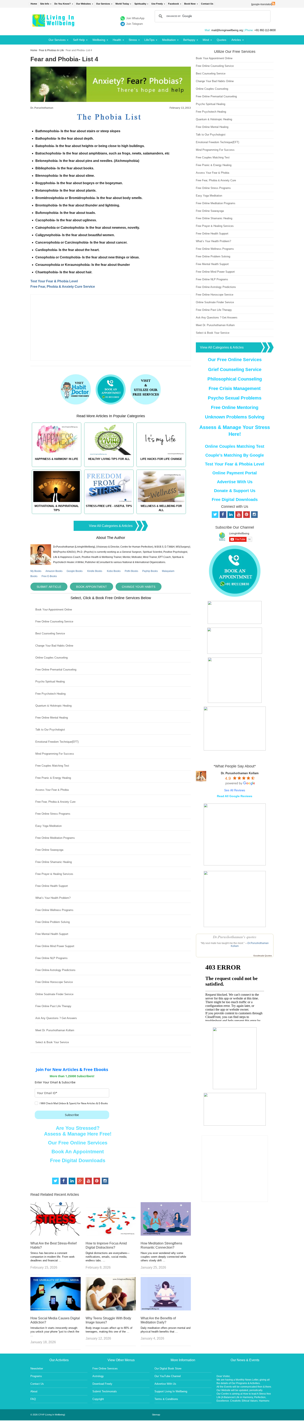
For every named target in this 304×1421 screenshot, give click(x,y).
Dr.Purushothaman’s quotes (234, 936)
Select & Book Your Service (52, 1042)
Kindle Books (94, 571)
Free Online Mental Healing (51, 717)
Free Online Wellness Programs (54, 910)
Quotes (221, 39)
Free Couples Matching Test (52, 765)
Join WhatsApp (135, 18)
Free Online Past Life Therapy (53, 1006)
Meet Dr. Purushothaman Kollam (54, 1030)
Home (34, 3)
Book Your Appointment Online (53, 609)
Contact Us (207, 3)
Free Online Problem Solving (52, 922)
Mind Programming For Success (54, 753)
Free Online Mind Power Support (54, 946)
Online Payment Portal (234, 473)
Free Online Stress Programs (52, 813)
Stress (133, 39)
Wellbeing (98, 39)
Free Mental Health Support (51, 934)
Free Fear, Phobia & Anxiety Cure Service (62, 286)
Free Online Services (105, 1368)
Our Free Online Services (77, 1142)
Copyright (98, 1399)
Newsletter (36, 1368)
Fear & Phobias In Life (51, 50)
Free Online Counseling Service (54, 621)
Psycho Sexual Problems (234, 398)
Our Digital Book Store (167, 1368)
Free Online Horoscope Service (54, 982)
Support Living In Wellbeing (170, 1391)
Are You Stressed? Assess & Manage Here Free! (77, 1131)
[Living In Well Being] (53, 24)
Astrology (98, 1376)
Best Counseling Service (50, 633)
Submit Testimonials (104, 1391)
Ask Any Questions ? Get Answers (56, 1018)
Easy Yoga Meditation (48, 825)
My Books (35, 571)
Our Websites (83, 3)
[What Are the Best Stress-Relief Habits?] (55, 1234)
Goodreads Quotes (262, 955)
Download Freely (102, 1383)
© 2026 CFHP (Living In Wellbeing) (47, 1414)
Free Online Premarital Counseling (55, 669)
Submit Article (49, 586)
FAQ (33, 1399)
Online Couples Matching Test (234, 446)
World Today (122, 3)
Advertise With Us (235, 482)
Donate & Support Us (234, 490)
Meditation (169, 39)
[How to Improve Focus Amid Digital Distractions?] (111, 1234)
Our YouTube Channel (167, 1376)
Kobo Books (114, 571)
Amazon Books (53, 571)
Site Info (44, 3)
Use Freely (157, 3)
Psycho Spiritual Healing (50, 681)
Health (117, 39)
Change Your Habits (138, 586)
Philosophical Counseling (234, 379)
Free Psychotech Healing (50, 693)
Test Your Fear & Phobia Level (54, 281)
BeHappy (189, 39)
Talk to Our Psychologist (50, 729)
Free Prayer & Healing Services (54, 873)
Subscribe (72, 1115)
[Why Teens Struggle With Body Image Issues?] (111, 1309)
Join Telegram (134, 23)
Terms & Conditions (166, 1399)
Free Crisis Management (235, 388)
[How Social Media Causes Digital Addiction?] (55, 1309)
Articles (236, 39)
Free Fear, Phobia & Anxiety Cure (55, 801)
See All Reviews (234, 790)
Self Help (79, 39)
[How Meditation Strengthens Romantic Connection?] (166, 1234)
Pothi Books (131, 571)
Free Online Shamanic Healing (53, 862)
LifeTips (149, 39)
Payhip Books (150, 571)
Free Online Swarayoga (49, 849)
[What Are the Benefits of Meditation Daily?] (166, 1309)
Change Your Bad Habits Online (54, 645)
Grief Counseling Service (234, 369)
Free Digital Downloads (77, 1160)
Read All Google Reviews (234, 796)
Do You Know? (62, 3)
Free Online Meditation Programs (55, 837)
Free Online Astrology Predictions (55, 970)
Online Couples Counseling (51, 657)
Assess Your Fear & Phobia (52, 789)
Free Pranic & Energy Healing (53, 777)
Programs (36, 1376)
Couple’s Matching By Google (234, 455)
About (33, 1391)
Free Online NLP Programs (51, 958)
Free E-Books (49, 576)
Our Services (103, 3)
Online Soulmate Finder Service (54, 994)
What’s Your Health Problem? (53, 897)
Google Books (75, 571)
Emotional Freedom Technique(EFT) (57, 741)
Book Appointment (91, 586)
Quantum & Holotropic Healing (53, 705)
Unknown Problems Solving (234, 416)
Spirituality (140, 3)
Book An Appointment (77, 1151)
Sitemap (156, 1414)
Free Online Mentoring (234, 407)
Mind (206, 39)
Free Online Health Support (51, 885)
